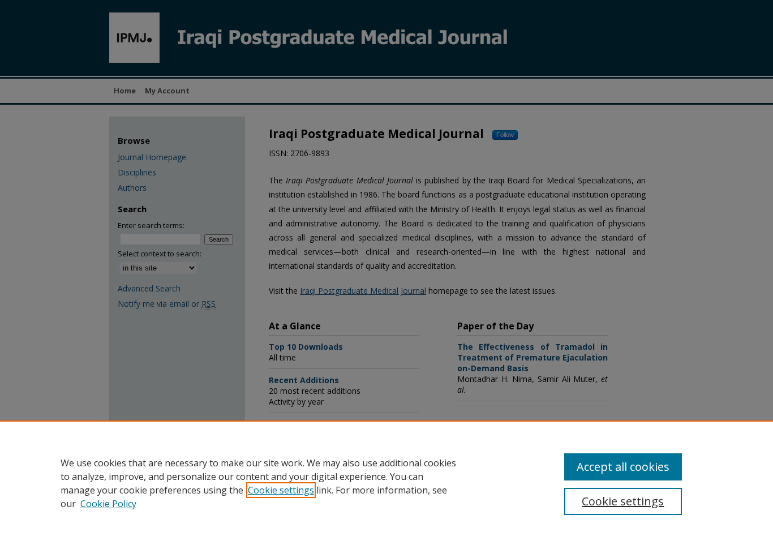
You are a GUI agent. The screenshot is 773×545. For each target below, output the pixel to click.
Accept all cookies (623, 466)
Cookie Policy (108, 503)
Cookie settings (281, 490)
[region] (386, 482)
